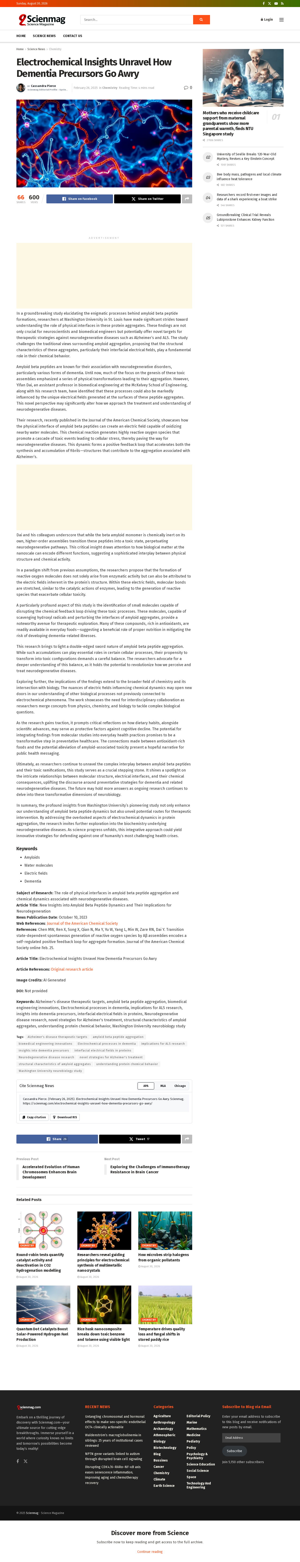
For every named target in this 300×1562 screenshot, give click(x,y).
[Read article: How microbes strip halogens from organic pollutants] (165, 1231)
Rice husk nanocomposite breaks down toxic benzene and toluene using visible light (103, 1334)
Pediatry (193, 1441)
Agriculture (162, 1416)
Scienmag (32, 1513)
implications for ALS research (163, 1043)
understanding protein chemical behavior (127, 1064)
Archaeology (163, 1429)
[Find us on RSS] (282, 3)
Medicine (193, 1435)
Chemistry (55, 49)
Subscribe (234, 1451)
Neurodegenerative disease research (46, 1057)
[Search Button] (201, 19)
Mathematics (197, 1429)
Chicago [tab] (180, 1086)
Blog (157, 1454)
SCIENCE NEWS (44, 36)
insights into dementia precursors (44, 1050)
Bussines (161, 1460)
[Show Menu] (281, 19)
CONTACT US (72, 36)
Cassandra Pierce (43, 86)
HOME (21, 36)
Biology (159, 1441)
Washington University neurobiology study (50, 1071)
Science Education (201, 1464)
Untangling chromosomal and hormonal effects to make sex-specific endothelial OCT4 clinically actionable (115, 1422)
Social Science (198, 1471)
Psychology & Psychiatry (197, 1456)
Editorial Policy (198, 1416)
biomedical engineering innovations (45, 1043)
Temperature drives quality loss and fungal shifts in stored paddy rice (161, 1334)
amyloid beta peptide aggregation (118, 1037)
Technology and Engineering (199, 1485)
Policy (191, 1448)
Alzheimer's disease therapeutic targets (57, 1037)
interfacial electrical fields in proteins (103, 1050)
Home (20, 49)
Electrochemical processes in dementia (107, 1043)
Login (268, 20)
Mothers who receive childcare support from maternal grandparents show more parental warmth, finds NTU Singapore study (231, 123)
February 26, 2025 (86, 87)
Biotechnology (165, 1448)
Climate (159, 1479)
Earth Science (164, 1486)
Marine (192, 1422)
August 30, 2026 (28, 1277)
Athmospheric (164, 1435)
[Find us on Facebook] (264, 3)
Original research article (72, 969)
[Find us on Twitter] (269, 3)
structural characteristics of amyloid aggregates (55, 1064)
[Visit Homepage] (41, 19)
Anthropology (164, 1422)
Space (191, 1477)
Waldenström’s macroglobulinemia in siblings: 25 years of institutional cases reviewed (114, 1440)
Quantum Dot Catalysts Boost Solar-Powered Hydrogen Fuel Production (42, 1334)
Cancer (159, 1467)
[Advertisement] (104, 222)
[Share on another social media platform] (187, 198)
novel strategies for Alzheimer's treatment (111, 1057)
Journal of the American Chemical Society (82, 923)
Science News (36, 49)
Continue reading (150, 1552)
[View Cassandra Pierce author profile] (20, 87)
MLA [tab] (163, 1086)
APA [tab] (145, 1086)
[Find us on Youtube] (276, 3)
